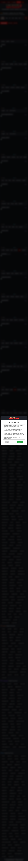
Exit (7, 442)
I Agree (19, 442)
